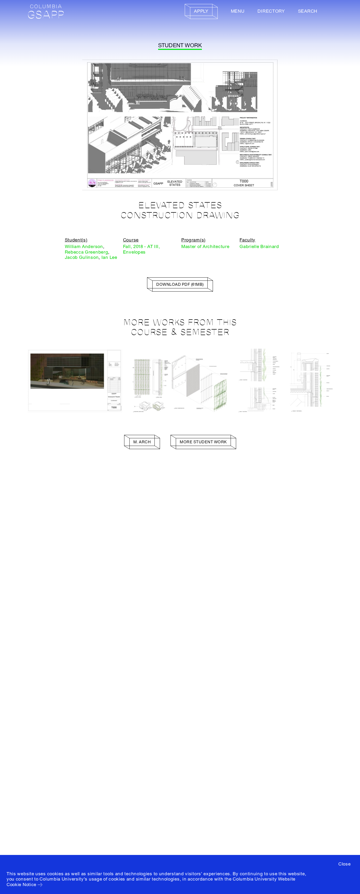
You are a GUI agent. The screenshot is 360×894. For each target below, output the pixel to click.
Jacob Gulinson (82, 257)
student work (180, 45)
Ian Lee (109, 257)
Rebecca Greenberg (86, 252)
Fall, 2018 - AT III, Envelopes (141, 249)
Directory (271, 11)
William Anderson (84, 246)
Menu (238, 11)
